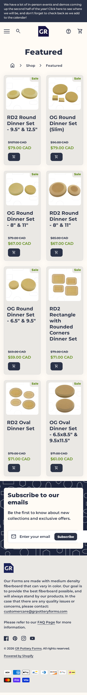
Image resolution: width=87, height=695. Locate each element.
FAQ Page (46, 622)
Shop (30, 65)
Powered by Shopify (18, 656)
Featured (54, 65)
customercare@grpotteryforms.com (35, 611)
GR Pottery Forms (28, 648)
